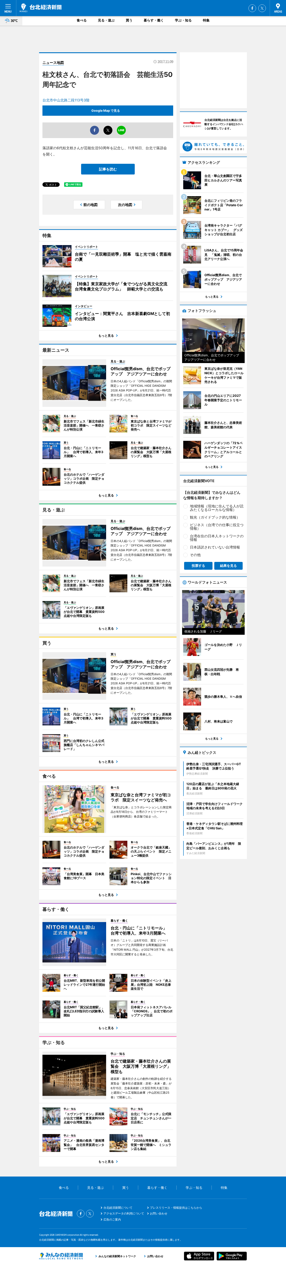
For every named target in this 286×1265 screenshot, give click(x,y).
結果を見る (228, 565)
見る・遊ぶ (106, 20)
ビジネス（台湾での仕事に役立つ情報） (217, 526)
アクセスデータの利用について (123, 1213)
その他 (195, 555)
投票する (198, 565)
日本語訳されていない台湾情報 (215, 547)
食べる (82, 20)
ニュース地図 (53, 62)
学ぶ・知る (183, 20)
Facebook (252, 8)
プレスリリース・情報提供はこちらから (176, 1207)
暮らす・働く (154, 20)
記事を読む (108, 169)
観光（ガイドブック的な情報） (215, 517)
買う (129, 20)
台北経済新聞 (40, 7)
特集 (206, 20)
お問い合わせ (158, 1213)
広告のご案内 (112, 1219)
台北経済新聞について (117, 1207)
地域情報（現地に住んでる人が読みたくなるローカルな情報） (217, 508)
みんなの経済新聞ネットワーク (61, 1256)
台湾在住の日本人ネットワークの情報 (217, 538)
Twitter (262, 8)
